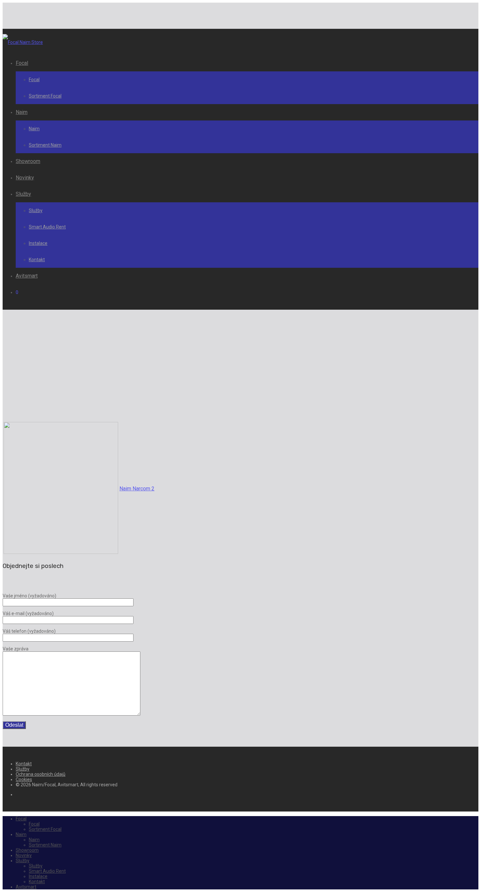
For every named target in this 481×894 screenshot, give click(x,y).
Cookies (24, 779)
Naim (21, 112)
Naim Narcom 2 (136, 488)
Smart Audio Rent (47, 226)
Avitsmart (27, 276)
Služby (23, 194)
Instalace (38, 243)
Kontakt (37, 259)
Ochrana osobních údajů (40, 774)
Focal (22, 63)
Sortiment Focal (45, 96)
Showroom (28, 161)
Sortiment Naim (45, 145)
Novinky (25, 177)
